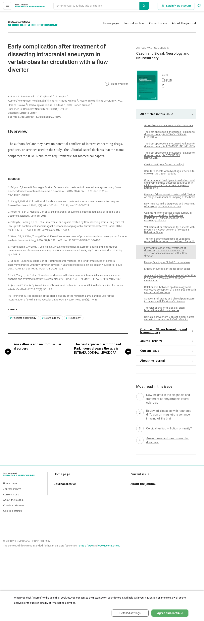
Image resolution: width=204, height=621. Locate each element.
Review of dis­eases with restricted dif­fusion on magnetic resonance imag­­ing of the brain (169, 196)
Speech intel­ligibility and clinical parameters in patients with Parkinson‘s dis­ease (169, 300)
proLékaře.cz (23, 7)
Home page (111, 23)
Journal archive (134, 23)
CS (199, 6)
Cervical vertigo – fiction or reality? (164, 164)
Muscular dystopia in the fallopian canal (167, 268)
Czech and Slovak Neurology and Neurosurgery (163, 330)
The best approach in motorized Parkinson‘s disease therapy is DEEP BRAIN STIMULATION (169, 155)
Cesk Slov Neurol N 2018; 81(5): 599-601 (46, 109)
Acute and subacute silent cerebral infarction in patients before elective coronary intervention (170, 278)
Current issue (158, 23)
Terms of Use (85, 545)
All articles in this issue (156, 114)
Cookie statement (14, 506)
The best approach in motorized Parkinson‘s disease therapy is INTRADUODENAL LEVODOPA (97, 348)
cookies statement (109, 545)
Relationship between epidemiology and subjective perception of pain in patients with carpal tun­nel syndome (170, 290)
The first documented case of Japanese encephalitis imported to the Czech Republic (169, 240)
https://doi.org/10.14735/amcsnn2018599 (37, 116)
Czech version (119, 83)
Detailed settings (130, 613)
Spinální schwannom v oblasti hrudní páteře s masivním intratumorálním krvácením (169, 318)
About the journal (184, 23)
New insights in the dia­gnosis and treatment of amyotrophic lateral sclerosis (169, 205)
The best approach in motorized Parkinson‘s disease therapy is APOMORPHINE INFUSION (169, 145)
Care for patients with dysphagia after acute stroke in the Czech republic (169, 172)
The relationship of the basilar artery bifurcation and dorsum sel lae (164, 309)
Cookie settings (12, 511)
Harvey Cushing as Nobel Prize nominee (167, 262)
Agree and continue (170, 613)
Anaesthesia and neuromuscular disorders (37, 346)
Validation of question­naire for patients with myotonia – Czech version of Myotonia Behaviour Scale (169, 230)
